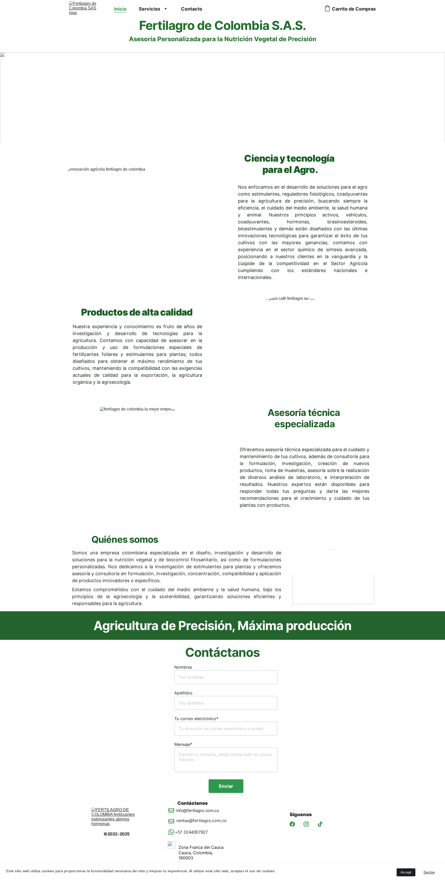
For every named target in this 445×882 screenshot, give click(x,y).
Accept (406, 872)
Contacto (191, 9)
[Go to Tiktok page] (320, 824)
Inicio (120, 9)
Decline (429, 872)
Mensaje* (183, 744)
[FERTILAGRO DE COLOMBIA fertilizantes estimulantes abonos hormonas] (118, 819)
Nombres (183, 667)
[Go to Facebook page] (292, 824)
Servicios (149, 9)
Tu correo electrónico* (196, 718)
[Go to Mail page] (171, 813)
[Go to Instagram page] (306, 824)
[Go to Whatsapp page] (171, 832)
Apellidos (183, 692)
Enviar (226, 786)
